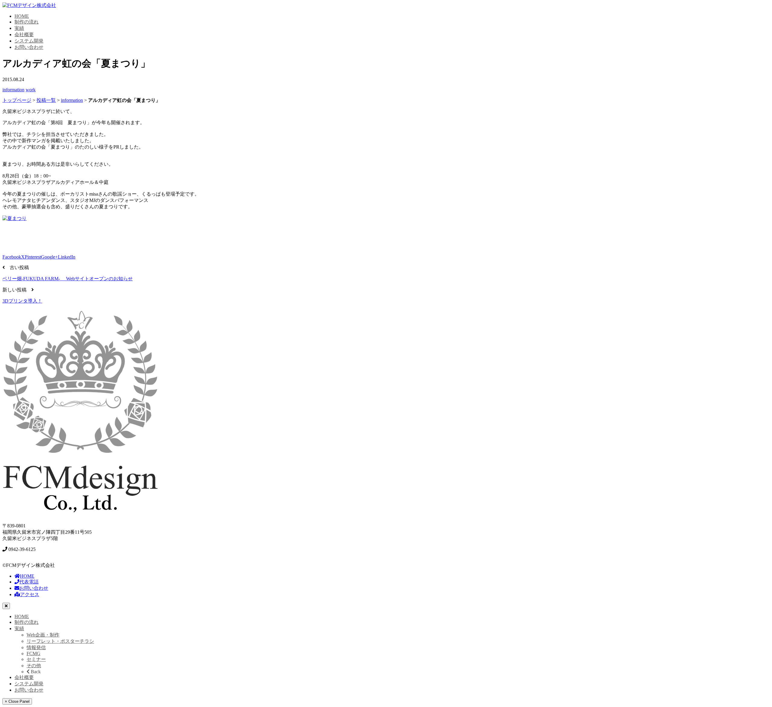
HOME (21, 16)
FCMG (33, 653)
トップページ (16, 100)
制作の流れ (26, 21)
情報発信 (36, 647)
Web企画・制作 (43, 634)
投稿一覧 (46, 100)
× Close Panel (17, 701)
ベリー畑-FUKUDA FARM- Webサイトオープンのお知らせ (67, 278)
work (31, 89)
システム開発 (28, 40)
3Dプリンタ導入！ (22, 300)
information (13, 89)
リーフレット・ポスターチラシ (60, 641)
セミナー (36, 659)
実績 (19, 28)
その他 (34, 665)
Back (35, 671)
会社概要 (24, 34)
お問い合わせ (28, 47)
